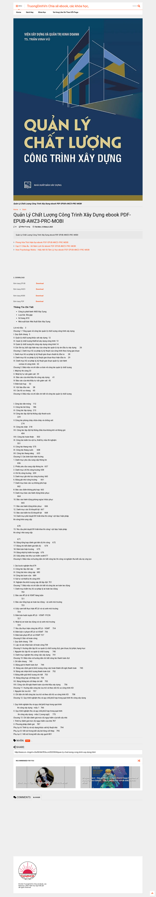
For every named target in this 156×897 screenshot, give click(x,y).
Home (18, 12)
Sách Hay (29, 12)
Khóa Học (42, 12)
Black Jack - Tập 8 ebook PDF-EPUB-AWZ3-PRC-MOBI (42, 783)
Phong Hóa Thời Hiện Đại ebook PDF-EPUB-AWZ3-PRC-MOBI (41, 242)
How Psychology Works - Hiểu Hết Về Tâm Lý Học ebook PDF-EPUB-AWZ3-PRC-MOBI (52, 250)
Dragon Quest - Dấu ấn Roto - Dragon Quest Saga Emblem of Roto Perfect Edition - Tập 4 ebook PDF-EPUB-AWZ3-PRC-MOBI (110, 780)
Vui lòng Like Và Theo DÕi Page (65, 12)
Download (40, 283)
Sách (24, 209)
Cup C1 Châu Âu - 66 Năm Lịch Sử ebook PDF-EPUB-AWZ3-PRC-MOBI (45, 246)
